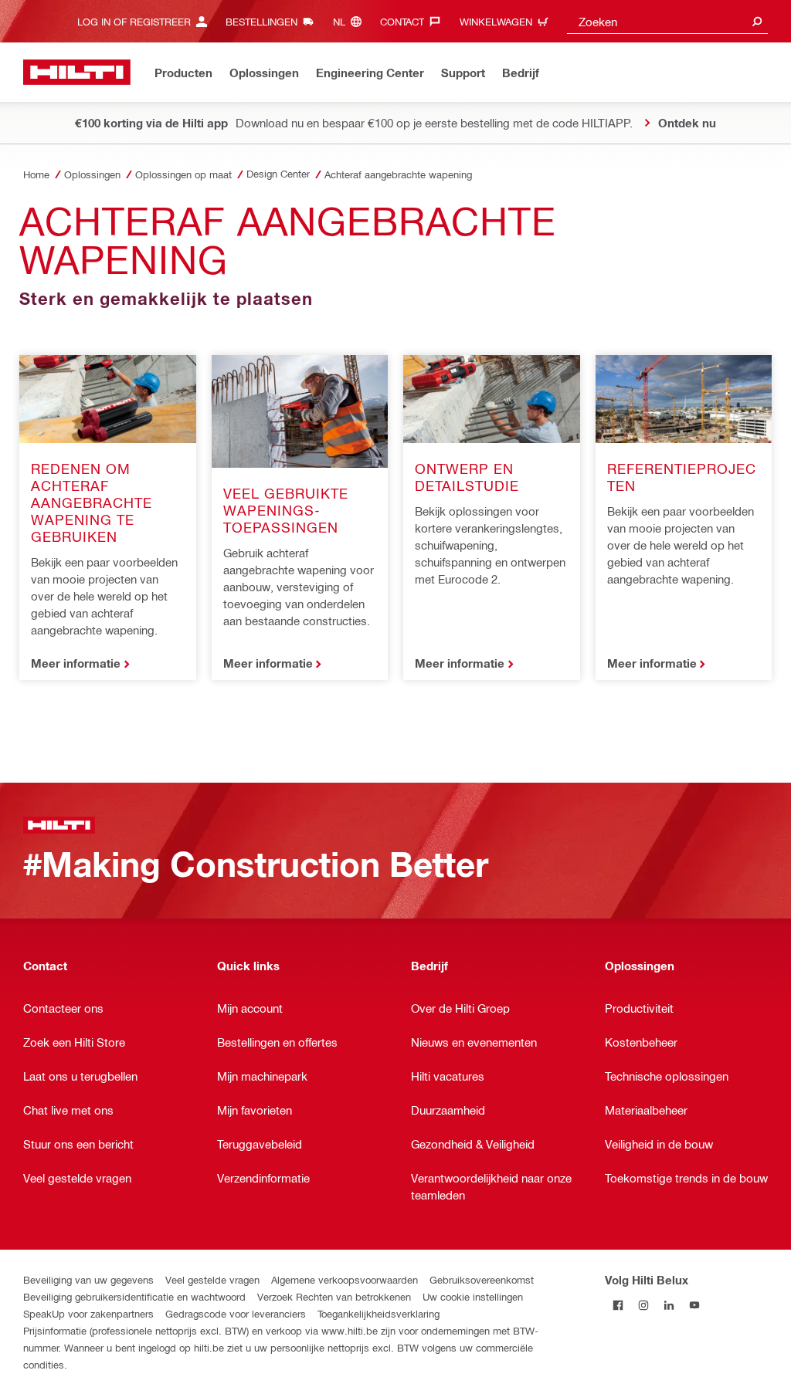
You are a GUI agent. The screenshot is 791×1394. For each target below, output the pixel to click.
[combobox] (667, 21)
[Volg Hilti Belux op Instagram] (643, 1305)
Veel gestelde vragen (212, 1279)
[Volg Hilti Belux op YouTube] (694, 1305)
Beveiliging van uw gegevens (88, 1279)
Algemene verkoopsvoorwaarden (344, 1279)
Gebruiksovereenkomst (481, 1279)
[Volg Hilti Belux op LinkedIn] (668, 1305)
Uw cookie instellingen (473, 1296)
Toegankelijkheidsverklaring (378, 1313)
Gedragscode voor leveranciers (235, 1313)
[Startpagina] (77, 72)
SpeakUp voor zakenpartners (88, 1313)
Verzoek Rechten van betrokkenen (334, 1296)
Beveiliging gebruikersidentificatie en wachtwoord (134, 1296)
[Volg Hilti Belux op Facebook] (617, 1305)
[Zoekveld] (757, 21)
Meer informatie (76, 663)
